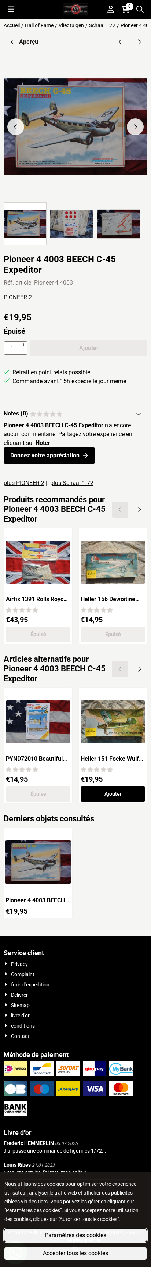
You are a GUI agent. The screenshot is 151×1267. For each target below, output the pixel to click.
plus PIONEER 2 (24, 482)
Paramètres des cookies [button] (75, 1235)
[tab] (75, 413)
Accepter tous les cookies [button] (75, 1253)
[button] (11, 9)
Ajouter (113, 794)
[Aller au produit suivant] (139, 42)
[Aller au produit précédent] (120, 42)
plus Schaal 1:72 (71, 482)
